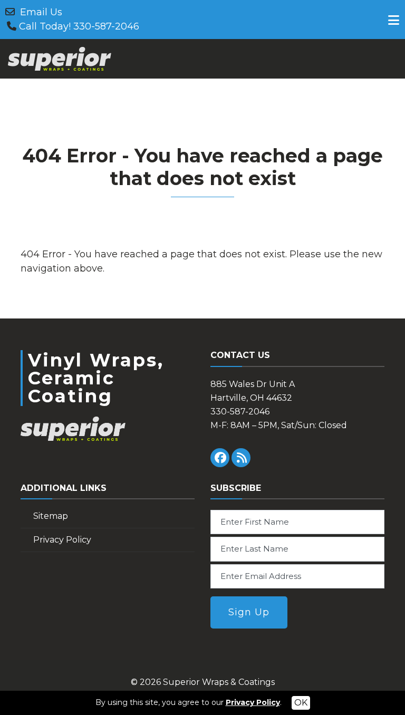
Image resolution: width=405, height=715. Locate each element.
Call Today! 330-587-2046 (79, 26)
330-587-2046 (239, 412)
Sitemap (50, 516)
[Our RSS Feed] (241, 457)
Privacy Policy (62, 540)
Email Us (41, 12)
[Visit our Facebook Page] (219, 457)
